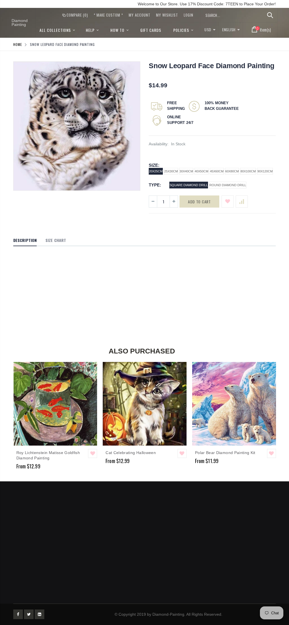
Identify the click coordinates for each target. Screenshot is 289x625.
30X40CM (186, 171)
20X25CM (156, 171)
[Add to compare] (242, 201)
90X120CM (265, 171)
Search (270, 15)
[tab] (25, 240)
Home (17, 44)
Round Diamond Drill (227, 185)
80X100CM (248, 171)
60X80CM (232, 171)
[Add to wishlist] (228, 201)
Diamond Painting (20, 22)
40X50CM (201, 171)
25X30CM (171, 171)
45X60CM (217, 171)
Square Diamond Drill (189, 185)
